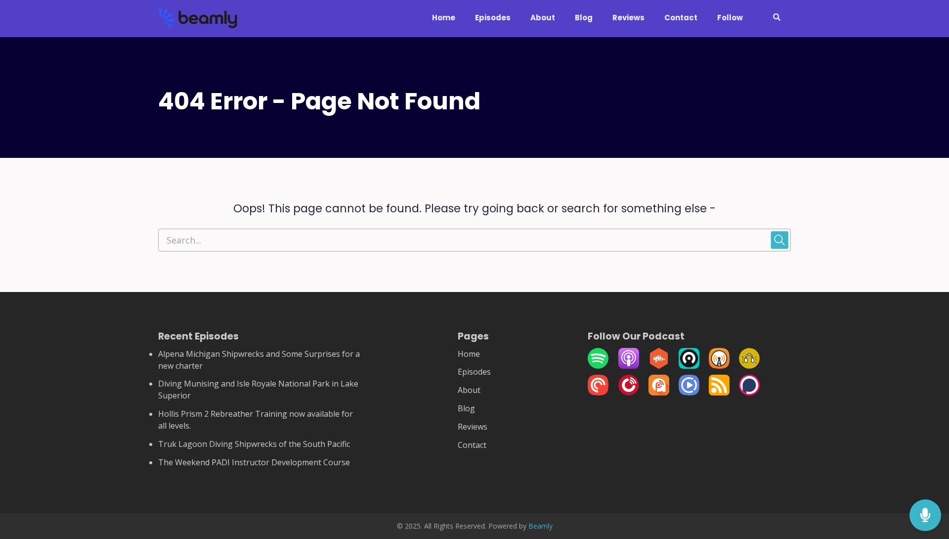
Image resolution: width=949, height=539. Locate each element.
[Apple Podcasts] (628, 365)
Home (443, 17)
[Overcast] (719, 365)
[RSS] (719, 392)
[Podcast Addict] (658, 392)
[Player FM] (628, 392)
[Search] (772, 18)
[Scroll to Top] (925, 476)
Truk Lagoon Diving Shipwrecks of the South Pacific (254, 444)
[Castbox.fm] (658, 365)
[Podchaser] (749, 392)
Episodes (493, 17)
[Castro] (689, 365)
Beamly (540, 526)
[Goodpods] (749, 365)
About (542, 17)
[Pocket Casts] (598, 392)
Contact (680, 17)
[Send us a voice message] (925, 515)
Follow (730, 17)
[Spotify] (598, 365)
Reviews (628, 17)
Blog (584, 17)
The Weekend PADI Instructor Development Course (254, 462)
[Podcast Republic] (689, 392)
